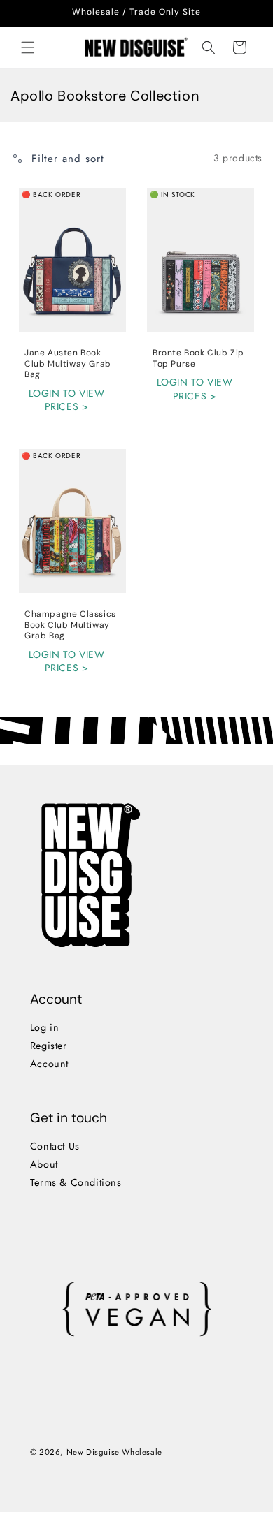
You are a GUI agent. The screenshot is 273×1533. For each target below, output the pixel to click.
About (43, 1164)
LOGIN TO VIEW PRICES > (67, 399)
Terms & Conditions (75, 1182)
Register (47, 1045)
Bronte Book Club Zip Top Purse (198, 358)
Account (48, 1064)
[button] (28, 47)
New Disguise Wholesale (114, 1452)
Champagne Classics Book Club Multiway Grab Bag (70, 625)
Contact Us (54, 1146)
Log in (44, 1027)
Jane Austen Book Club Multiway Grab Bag (67, 364)
